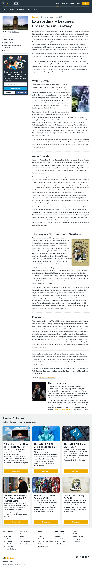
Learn (72, 3)
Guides (40, 536)
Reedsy (11, 561)
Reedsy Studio (60, 534)
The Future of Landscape (47, 377)
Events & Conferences (45, 541)
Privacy (10, 565)
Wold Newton (8, 40)
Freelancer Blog (43, 546)
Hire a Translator (8, 546)
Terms (5, 565)
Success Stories (25, 544)
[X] (77, 557)
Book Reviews (77, 534)
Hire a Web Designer (9, 549)
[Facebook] (86, 557)
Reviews (35, 10)
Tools (78, 3)
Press (22, 539)
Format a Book (60, 541)
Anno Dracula (8, 42)
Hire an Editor (7, 536)
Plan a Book (59, 539)
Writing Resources (61, 544)
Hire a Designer (8, 539)
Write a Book (59, 536)
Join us (86, 3)
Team (22, 536)
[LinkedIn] (83, 557)
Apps (15, 3)
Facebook (20, 92)
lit (7, 3)
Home (4, 10)
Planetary (7, 50)
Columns (11, 10)
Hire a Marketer (8, 541)
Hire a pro (64, 3)
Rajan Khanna (14, 32)
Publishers (76, 541)
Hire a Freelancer (8, 534)
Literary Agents (78, 539)
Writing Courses (43, 539)
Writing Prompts (78, 536)
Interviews (20, 10)
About (22, 534)
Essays (28, 10)
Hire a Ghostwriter (9, 544)
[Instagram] (80, 557)
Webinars (41, 544)
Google (8, 92)
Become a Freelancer (27, 541)
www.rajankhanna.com (63, 409)
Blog (57, 3)
